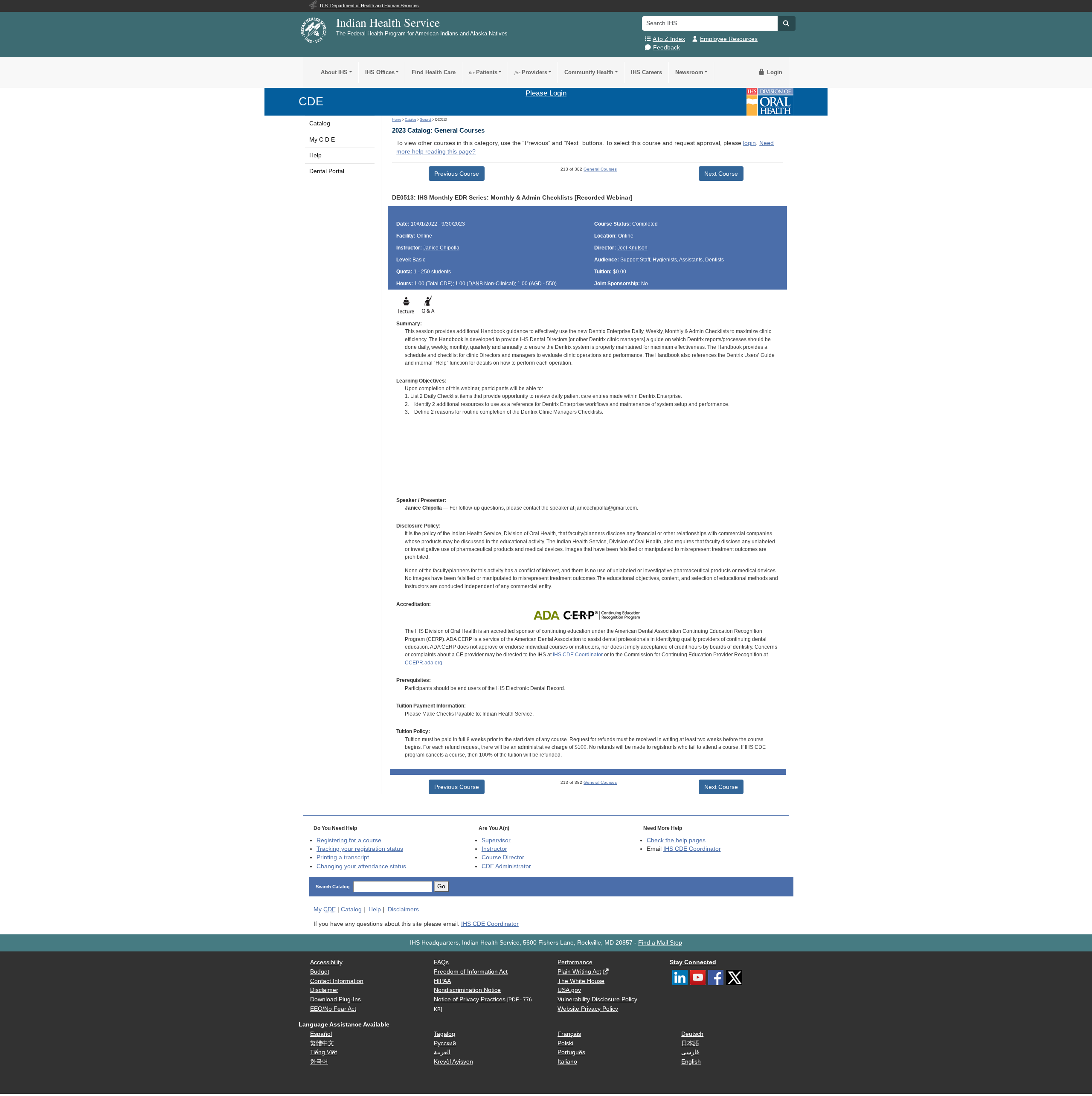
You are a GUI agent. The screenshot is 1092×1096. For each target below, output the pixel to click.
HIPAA (442, 981)
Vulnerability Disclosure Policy (597, 999)
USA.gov (569, 990)
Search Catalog (333, 886)
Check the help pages (676, 840)
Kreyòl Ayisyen (453, 1061)
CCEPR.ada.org (423, 663)
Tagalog (444, 1034)
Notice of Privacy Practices (469, 999)
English (691, 1061)
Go (441, 886)
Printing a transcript (343, 857)
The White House (581, 981)
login (749, 143)
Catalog (319, 123)
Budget (319, 971)
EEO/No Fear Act (333, 1009)
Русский (445, 1043)
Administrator (506, 866)
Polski (565, 1043)
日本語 (690, 1043)
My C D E (322, 139)
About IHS (334, 72)
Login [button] (773, 72)
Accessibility (326, 962)
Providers (530, 72)
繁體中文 (322, 1043)
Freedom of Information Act (471, 971)
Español (321, 1034)
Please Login (546, 93)
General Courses (600, 169)
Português (571, 1052)
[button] (786, 23)
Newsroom (689, 72)
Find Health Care (434, 72)
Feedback (666, 47)
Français (569, 1034)
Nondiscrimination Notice (467, 990)
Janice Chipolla (441, 248)
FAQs (441, 962)
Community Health (588, 72)
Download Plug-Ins (335, 999)
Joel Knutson (632, 248)
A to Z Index (669, 39)
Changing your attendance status (361, 866)
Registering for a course (349, 840)
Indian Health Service (388, 22)
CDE (311, 101)
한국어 (319, 1061)
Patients (483, 72)
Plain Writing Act (579, 971)
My (325, 909)
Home (396, 120)
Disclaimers (403, 909)
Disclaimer (324, 990)
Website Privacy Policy (588, 1009)
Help (315, 155)
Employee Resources (729, 39)
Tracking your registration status (360, 849)
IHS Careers (646, 72)
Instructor (494, 849)
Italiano (567, 1061)
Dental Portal (326, 171)
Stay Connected (693, 962)
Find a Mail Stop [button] (660, 942)
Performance (575, 962)
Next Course (721, 173)
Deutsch (692, 1034)
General (425, 120)
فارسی (690, 1052)
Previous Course (456, 173)
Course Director (503, 857)
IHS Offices (380, 72)
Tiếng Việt (323, 1052)
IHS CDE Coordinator (578, 655)
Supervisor (496, 840)
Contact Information (336, 981)
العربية (442, 1052)
